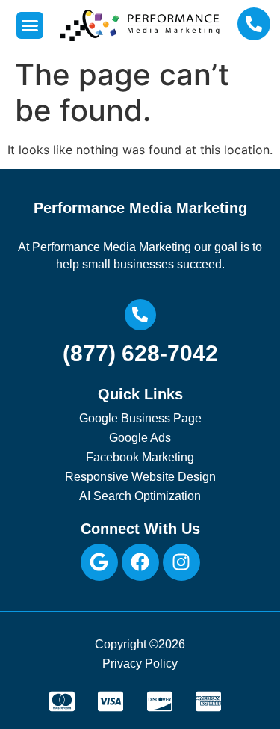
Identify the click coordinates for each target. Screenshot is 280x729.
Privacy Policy (140, 663)
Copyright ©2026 (140, 644)
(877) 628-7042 (140, 353)
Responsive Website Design (140, 476)
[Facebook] (140, 562)
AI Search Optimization (140, 496)
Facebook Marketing (140, 457)
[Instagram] (181, 562)
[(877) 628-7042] (140, 314)
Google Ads (140, 437)
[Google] (99, 562)
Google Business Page (140, 418)
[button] (29, 25)
